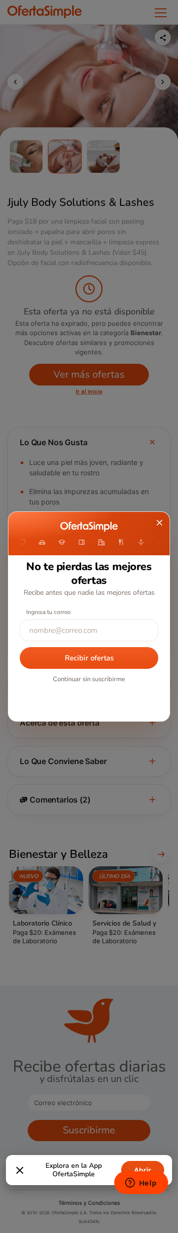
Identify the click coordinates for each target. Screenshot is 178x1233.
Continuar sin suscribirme (89, 679)
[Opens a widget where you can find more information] (141, 1183)
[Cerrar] (20, 1170)
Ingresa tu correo (48, 612)
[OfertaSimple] (88, 527)
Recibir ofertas (89, 658)
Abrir (142, 1170)
